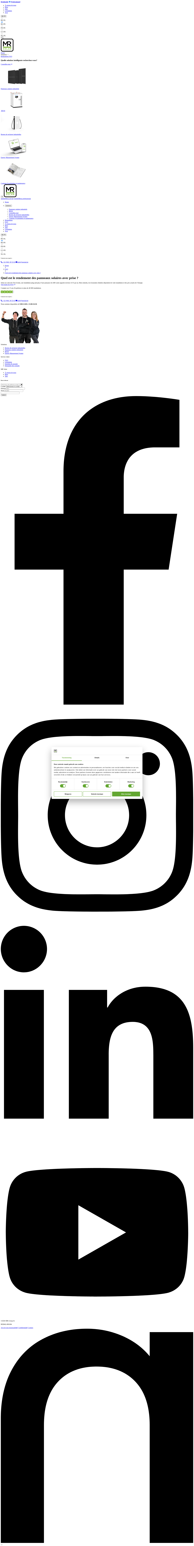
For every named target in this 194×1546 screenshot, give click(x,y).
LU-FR (3, 32)
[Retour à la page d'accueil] (7, 51)
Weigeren (68, 794)
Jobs (6, 9)
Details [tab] (97, 758)
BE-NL (3, 20)
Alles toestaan (126, 794)
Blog (6, 7)
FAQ (6, 360)
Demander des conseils (12, 366)
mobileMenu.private (7, 199)
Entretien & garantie (11, 364)
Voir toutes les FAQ (7, 284)
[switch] (86, 785)
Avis (6, 12)
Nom (2, 391)
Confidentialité (22, 1328)
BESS (7, 351)
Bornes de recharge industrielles (15, 348)
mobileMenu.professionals (22, 199)
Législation (8, 11)
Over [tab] (127, 758)
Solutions (8, 205)
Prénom (3, 388)
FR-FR (3, 28)
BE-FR (3, 24)
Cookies (30, 1328)
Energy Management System (14, 353)
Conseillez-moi (6, 64)
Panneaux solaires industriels (14, 350)
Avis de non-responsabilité (9, 1328)
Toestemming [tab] (66, 758)
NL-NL (3, 35)
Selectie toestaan (97, 794)
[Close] (1, 1544)
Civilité (3, 386)
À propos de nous (10, 5)
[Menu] (2, 38)
